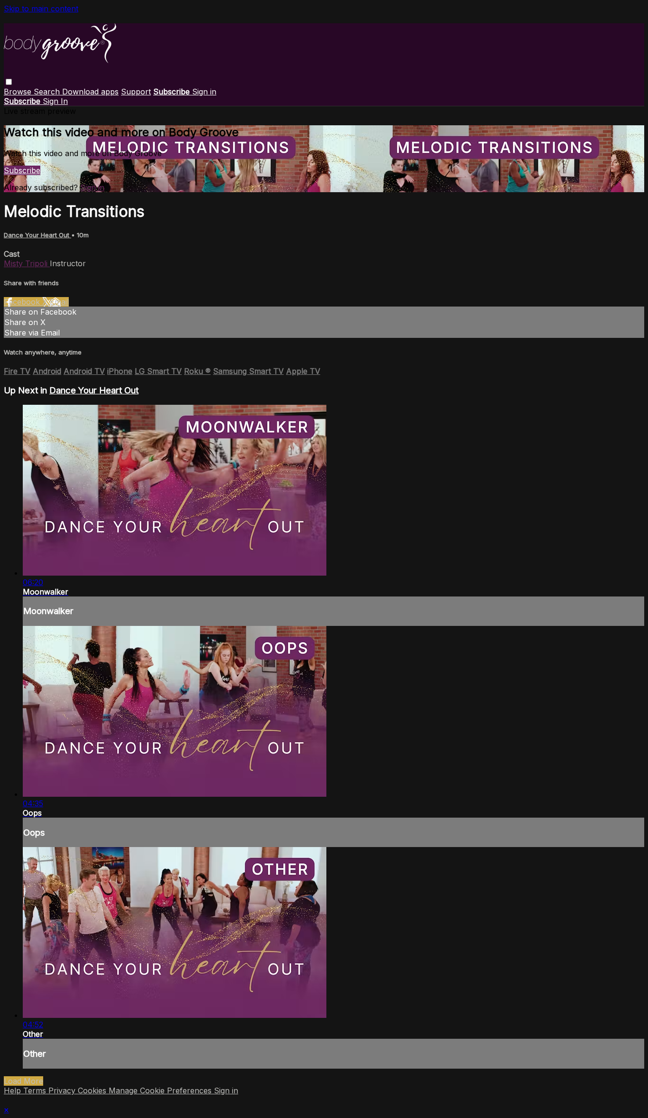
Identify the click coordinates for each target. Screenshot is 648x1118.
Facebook (23, 302)
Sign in (204, 91)
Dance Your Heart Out (37, 235)
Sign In (55, 101)
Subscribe (22, 170)
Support (136, 91)
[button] (9, 82)
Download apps (90, 91)
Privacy (63, 1090)
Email (59, 302)
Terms (35, 1090)
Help (13, 1090)
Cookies (93, 1090)
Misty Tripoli (27, 263)
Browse (19, 91)
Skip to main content (41, 8)
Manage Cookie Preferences (161, 1090)
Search (48, 91)
